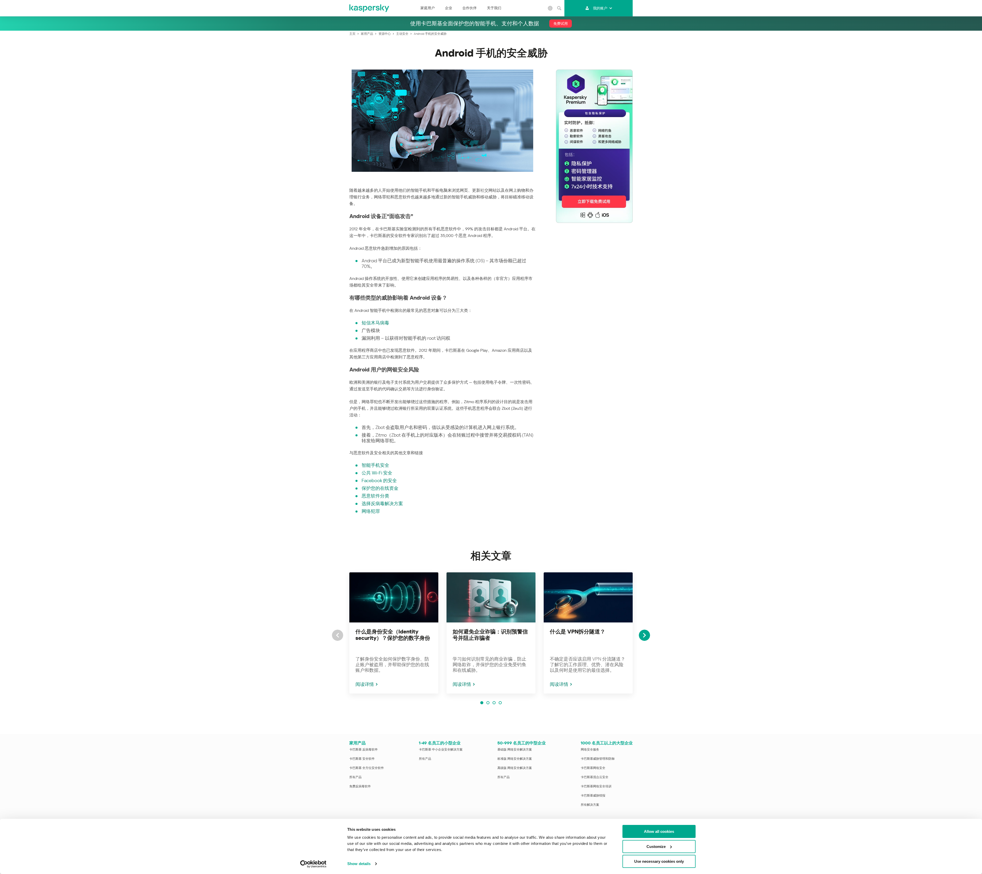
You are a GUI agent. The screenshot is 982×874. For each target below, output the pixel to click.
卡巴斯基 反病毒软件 (363, 749)
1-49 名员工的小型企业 (440, 743)
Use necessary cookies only (659, 861)
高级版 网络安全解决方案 (514, 768)
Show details (359, 863)
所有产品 (355, 777)
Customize (656, 846)
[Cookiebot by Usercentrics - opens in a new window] (313, 864)
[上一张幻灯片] (337, 635)
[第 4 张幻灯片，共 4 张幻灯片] (500, 703)
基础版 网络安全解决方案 (514, 749)
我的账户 (600, 8)
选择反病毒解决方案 (382, 503)
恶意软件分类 (375, 495)
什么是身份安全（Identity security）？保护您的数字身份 (392, 635)
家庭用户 (427, 8)
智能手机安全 (375, 465)
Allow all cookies (659, 831)
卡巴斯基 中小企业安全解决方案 (441, 749)
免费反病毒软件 (360, 786)
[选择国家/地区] (550, 8)
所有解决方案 (590, 805)
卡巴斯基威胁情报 (593, 795)
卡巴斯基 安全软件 (362, 759)
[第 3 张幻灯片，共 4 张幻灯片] (494, 703)
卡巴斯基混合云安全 (594, 777)
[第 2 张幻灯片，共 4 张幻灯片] (488, 703)
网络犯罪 (371, 511)
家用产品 (357, 743)
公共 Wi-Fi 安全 (377, 472)
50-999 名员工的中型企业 (521, 743)
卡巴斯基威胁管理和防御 (598, 759)
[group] (393, 633)
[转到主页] (369, 8)
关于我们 (494, 8)
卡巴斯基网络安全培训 (596, 786)
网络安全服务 (590, 749)
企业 (448, 8)
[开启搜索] (559, 8)
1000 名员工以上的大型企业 (607, 743)
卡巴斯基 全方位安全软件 (366, 768)
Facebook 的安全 (379, 480)
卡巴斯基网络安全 (593, 768)
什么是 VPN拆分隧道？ (577, 632)
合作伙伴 (469, 8)
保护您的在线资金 (380, 488)
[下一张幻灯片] (644, 635)
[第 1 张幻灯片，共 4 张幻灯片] (482, 703)
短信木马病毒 (375, 322)
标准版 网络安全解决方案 (514, 759)
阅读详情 (364, 684)
